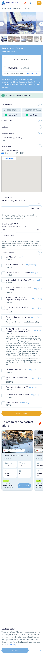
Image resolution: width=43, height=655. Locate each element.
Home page (5, 8)
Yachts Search (17, 8)
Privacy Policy (10, 644)
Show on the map (33, 73)
